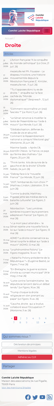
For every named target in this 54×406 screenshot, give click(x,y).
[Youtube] (42, 397)
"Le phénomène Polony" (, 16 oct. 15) (26, 251)
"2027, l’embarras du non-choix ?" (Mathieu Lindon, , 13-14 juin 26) (29, 185)
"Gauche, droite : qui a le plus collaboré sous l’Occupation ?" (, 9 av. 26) (27, 307)
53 (38, 322)
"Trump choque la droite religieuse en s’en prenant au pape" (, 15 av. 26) (27, 295)
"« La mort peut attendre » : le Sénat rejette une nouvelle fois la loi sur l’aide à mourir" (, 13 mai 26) (30, 228)
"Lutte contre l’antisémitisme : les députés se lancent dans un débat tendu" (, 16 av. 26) (30, 284)
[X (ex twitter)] (35, 397)
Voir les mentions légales (16, 387)
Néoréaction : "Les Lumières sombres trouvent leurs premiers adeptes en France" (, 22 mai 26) (29, 213)
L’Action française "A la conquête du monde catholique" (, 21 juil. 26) (29, 63)
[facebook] (28, 397)
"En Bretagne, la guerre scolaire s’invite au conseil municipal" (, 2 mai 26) (30, 272)
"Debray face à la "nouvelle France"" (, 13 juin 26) (27, 176)
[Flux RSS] (49, 397)
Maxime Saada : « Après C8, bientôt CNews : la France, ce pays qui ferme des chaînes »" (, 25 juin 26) (29, 152)
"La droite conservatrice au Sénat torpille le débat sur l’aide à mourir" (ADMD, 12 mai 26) (29, 241)
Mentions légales (27, 350)
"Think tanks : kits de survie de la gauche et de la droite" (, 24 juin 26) (28, 165)
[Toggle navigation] (47, 31)
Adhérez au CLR (27, 357)
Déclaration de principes (27, 344)
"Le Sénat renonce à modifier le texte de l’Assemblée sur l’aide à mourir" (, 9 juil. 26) (28, 121)
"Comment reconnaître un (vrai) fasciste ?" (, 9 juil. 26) (28, 110)
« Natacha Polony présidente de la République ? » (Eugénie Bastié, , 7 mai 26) (30, 261)
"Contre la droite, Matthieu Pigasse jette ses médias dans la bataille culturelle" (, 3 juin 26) (28, 198)
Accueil (9, 38)
